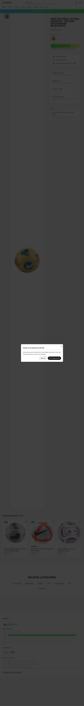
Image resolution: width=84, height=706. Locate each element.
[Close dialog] (61, 346)
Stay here (43, 358)
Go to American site (54, 358)
